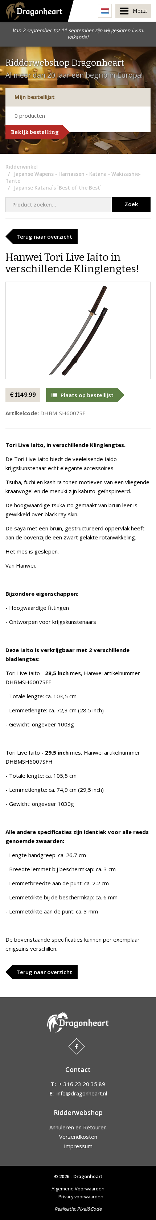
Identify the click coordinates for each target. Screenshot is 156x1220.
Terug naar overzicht (44, 236)
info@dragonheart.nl (82, 1093)
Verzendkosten (78, 1136)
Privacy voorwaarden (80, 1196)
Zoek (131, 204)
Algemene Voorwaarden (78, 1188)
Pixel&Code (89, 1209)
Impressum (78, 1146)
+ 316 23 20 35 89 (82, 1083)
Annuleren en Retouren (78, 1127)
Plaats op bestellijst (87, 395)
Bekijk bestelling (35, 132)
